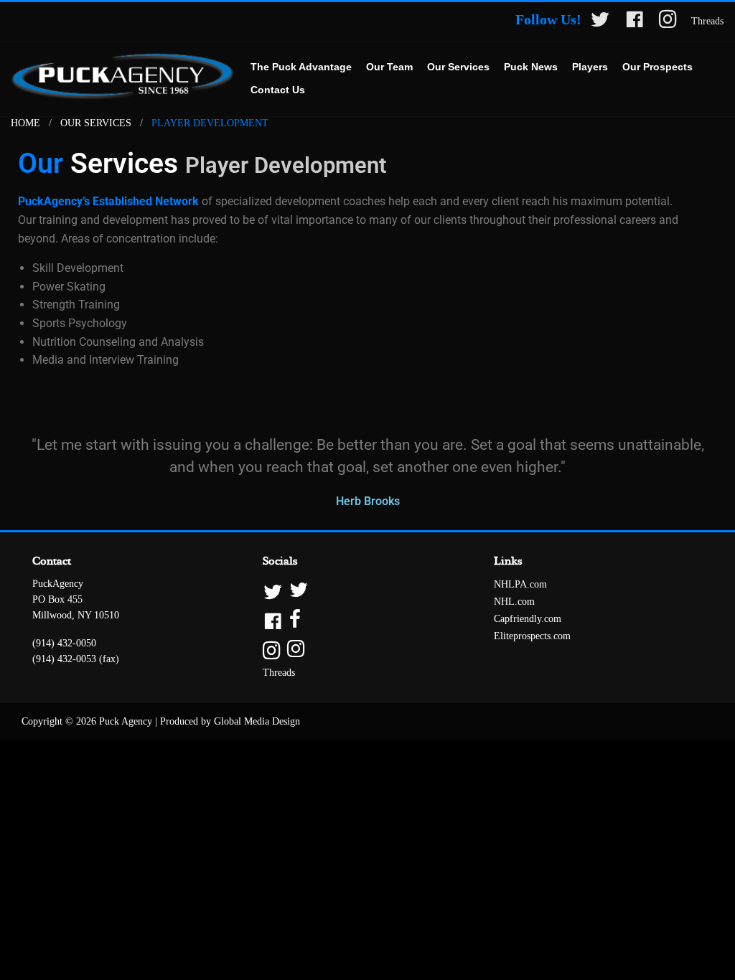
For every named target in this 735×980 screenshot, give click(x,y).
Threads (707, 21)
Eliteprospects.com (532, 636)
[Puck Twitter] (600, 22)
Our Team (389, 66)
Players (590, 66)
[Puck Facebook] (634, 22)
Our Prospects (657, 66)
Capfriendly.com (527, 618)
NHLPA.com (520, 584)
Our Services (458, 66)
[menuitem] (301, 67)
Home (25, 123)
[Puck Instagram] (668, 22)
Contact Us (278, 89)
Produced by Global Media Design (230, 721)
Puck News (531, 66)
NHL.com (514, 601)
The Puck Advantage (301, 66)
